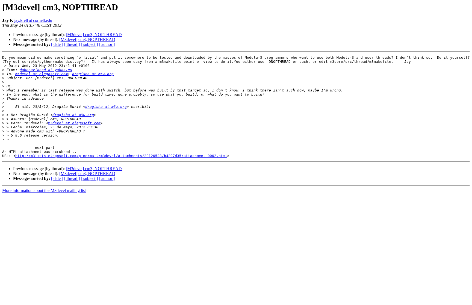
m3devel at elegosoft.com (41, 74)
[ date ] (57, 44)
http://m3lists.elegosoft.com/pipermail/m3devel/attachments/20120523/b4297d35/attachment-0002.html (121, 156)
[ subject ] (89, 44)
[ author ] (107, 44)
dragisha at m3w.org (93, 74)
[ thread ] (72, 44)
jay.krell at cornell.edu (33, 20)
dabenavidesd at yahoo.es (46, 70)
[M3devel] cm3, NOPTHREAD (94, 34)
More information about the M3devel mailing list (44, 190)
